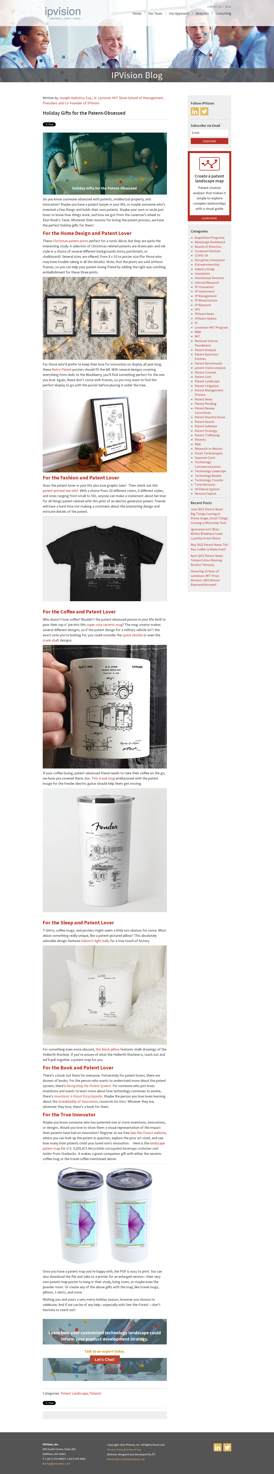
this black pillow (108, 1049)
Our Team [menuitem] (155, 13)
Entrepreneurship (207, 264)
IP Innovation (204, 287)
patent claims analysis (210, 368)
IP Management (206, 296)
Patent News (203, 399)
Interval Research (207, 282)
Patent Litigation (207, 386)
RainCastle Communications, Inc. (126, 1459)
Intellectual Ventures (209, 278)
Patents (95, 1393)
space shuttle (133, 635)
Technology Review (208, 476)
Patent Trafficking (207, 435)
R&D (198, 444)
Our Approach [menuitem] (179, 13)
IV (196, 323)
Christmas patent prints (70, 241)
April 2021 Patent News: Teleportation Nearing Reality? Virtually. (207, 560)
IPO (197, 309)
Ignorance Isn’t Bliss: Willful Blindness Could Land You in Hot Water (206, 533)
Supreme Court (205, 458)
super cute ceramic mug (104, 624)
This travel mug (103, 778)
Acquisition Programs (209, 238)
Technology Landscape (210, 471)
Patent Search (204, 422)
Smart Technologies (209, 453)
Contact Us (214, 6)
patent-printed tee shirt (60, 490)
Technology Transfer (209, 480)
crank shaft (51, 640)
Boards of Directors (208, 247)
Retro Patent (62, 369)
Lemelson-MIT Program (211, 327)
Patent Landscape (74, 1393)
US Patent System (207, 489)
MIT (197, 336)
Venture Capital (205, 493)
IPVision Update (206, 318)
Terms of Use (133, 1449)
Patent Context (205, 372)
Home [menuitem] (137, 13)
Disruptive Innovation (210, 260)
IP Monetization (206, 300)
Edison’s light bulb (95, 940)
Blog (228, 6)
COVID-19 (201, 255)
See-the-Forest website (148, 1132)
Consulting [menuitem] (223, 13)
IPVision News (204, 314)
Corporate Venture (207, 251)
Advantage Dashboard (210, 242)
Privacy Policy (115, 1449)
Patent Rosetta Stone (210, 417)
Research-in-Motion (208, 449)
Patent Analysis (205, 350)
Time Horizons (205, 484)
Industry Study (204, 269)
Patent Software (206, 426)
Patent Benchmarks (208, 363)
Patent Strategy (206, 431)
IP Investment (205, 291)
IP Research (203, 305)
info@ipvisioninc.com (57, 1463)
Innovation (202, 273)
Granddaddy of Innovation (78, 1101)
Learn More (209, 218)
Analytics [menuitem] (202, 13)
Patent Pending (205, 404)
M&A (198, 332)
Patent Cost (203, 377)
